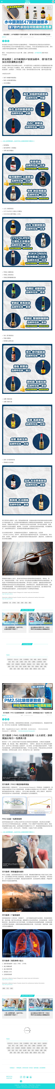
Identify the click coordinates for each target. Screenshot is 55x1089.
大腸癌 (21, 661)
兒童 (10, 661)
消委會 (38, 664)
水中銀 (14, 602)
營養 (46, 664)
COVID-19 (10, 659)
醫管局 (35, 668)
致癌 (15, 668)
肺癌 (12, 988)
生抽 (18, 602)
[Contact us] (27, 1077)
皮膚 (20, 666)
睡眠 (29, 666)
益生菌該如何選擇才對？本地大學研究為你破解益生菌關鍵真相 (40, 628)
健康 (35, 659)
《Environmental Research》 (27, 731)
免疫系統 (45, 659)
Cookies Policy (24, 1085)
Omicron (16, 659)
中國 (21, 659)
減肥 (42, 664)
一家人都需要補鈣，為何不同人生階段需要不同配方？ (18, 141)
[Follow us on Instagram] (24, 1077)
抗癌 (13, 664)
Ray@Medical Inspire (28, 715)
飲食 (39, 668)
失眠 (26, 661)
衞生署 (26, 668)
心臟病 (33, 661)
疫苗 (13, 666)
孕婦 (29, 661)
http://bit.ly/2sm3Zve (7, 594)
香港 (43, 668)
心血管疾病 (5, 602)
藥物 (22, 668)
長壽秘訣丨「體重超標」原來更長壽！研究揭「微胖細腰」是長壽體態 (27, 1067)
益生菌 (24, 666)
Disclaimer (38, 1085)
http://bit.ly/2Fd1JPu (7, 598)
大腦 (17, 661)
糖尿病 (37, 666)
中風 (31, 659)
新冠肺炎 (29, 664)
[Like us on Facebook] (21, 1077)
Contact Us (17, 1085)
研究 (33, 666)
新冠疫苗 (18, 664)
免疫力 (39, 659)
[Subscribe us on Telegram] (21, 1081)
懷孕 (45, 661)
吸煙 (4, 988)
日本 (34, 664)
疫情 (9, 666)
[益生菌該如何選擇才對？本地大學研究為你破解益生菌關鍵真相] (41, 619)
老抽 (22, 602)
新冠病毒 (23, 664)
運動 (31, 668)
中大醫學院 (26, 659)
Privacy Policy (32, 1085)
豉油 (26, 602)
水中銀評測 (38, 52)
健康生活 (4, 37)
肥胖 (11, 668)
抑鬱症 (8, 664)
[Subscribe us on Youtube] (30, 1077)
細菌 (41, 666)
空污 (8, 988)
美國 (45, 666)
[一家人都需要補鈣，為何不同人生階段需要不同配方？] (14, 619)
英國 (19, 668)
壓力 (13, 661)
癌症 (17, 666)
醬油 (30, 602)
